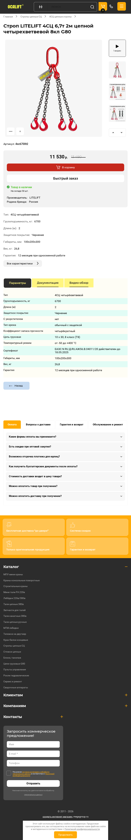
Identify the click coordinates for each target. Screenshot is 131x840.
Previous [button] (113, 132)
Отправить (33, 783)
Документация (48, 282)
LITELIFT (35, 197)
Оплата (12, 424)
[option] (53, 88)
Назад (18, 385)
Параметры (17, 283)
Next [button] (121, 132)
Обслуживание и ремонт (108, 424)
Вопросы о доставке (38, 424)
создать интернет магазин (57, 816)
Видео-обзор (78, 282)
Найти (92, 7)
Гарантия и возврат (71, 424)
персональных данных (33, 795)
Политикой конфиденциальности (82, 829)
